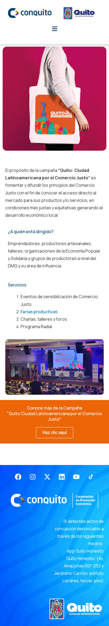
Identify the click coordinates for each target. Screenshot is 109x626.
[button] (54, 29)
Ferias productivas (39, 312)
